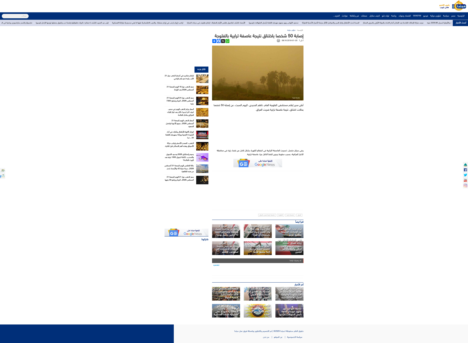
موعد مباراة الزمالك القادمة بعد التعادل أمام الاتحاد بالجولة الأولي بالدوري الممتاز (258, 293)
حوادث (345, 16)
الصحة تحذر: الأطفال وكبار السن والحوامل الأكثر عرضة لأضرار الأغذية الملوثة (396, 23)
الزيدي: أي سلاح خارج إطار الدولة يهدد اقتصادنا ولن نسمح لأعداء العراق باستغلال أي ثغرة (258, 230)
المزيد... (336, 16)
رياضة (393, 16)
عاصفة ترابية (290, 215)
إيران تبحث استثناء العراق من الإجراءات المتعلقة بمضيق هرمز (290, 232)
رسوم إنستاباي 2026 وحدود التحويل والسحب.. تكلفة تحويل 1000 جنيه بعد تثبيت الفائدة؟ (179, 157)
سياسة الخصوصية (295, 337)
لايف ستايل (374, 16)
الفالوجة (280, 215)
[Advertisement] (46, 5)
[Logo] (443, 5)
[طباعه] (278, 40)
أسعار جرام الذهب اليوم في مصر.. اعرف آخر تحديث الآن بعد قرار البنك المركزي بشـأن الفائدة (180, 112)
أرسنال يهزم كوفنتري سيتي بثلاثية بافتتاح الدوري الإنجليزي (32, 23)
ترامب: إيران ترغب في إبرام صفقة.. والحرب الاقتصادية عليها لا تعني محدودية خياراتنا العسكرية (213, 23)
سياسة (446, 16)
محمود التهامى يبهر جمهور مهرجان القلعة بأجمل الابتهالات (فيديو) (340, 23)
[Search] (3, 14)
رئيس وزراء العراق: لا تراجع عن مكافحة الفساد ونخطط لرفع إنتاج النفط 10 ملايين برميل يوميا (226, 230)
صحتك (364, 16)
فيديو (425, 16)
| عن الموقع (280, 337)
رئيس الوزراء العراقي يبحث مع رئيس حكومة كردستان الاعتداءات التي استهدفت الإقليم (227, 248)
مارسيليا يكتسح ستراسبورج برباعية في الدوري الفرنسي (77, 23)
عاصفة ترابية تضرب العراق (267, 215)
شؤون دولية (435, 16)
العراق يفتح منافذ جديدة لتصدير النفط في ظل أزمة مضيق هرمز (258, 249)
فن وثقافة (354, 16)
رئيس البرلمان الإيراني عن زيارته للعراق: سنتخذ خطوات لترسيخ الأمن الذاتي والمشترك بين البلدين (290, 246)
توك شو (385, 16)
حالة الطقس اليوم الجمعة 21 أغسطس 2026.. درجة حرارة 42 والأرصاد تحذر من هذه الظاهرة (179, 169)
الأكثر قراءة (201, 69)
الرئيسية (461, 16)
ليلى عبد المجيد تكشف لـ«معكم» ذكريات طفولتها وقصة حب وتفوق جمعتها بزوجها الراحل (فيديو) (138, 23)
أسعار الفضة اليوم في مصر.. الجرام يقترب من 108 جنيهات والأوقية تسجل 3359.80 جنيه (290, 293)
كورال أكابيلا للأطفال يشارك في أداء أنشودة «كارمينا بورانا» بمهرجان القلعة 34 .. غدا (180, 135)
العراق (299, 215)
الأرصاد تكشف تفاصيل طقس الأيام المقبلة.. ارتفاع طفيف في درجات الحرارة (282, 23)
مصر (453, 16)
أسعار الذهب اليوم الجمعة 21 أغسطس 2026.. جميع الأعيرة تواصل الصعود (180, 124)
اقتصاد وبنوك (405, 16)
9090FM (417, 16)
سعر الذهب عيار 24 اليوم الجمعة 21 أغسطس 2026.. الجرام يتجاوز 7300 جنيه (180, 101)
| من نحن (268, 337)
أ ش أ (301, 40)
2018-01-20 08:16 (289, 40)
